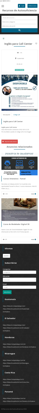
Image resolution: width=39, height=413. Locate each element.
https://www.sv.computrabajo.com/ (14, 325)
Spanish (6, 256)
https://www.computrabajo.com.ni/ (14, 360)
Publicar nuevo (32, 6)
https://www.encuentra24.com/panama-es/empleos (19, 401)
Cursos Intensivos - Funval (14, 179)
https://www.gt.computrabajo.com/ (14, 306)
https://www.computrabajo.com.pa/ (14, 398)
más (32, 194)
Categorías (6, 269)
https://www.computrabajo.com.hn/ (14, 344)
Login (22, 6)
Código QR (16, 115)
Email (5, 284)
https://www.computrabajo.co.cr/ (13, 379)
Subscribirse (7, 292)
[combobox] (19, 22)
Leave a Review (20, 70)
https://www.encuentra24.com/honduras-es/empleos (19, 347)
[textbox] (9, 22)
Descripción (6, 115)
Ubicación (6, 276)
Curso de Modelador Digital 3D (16, 224)
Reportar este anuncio (11, 141)
